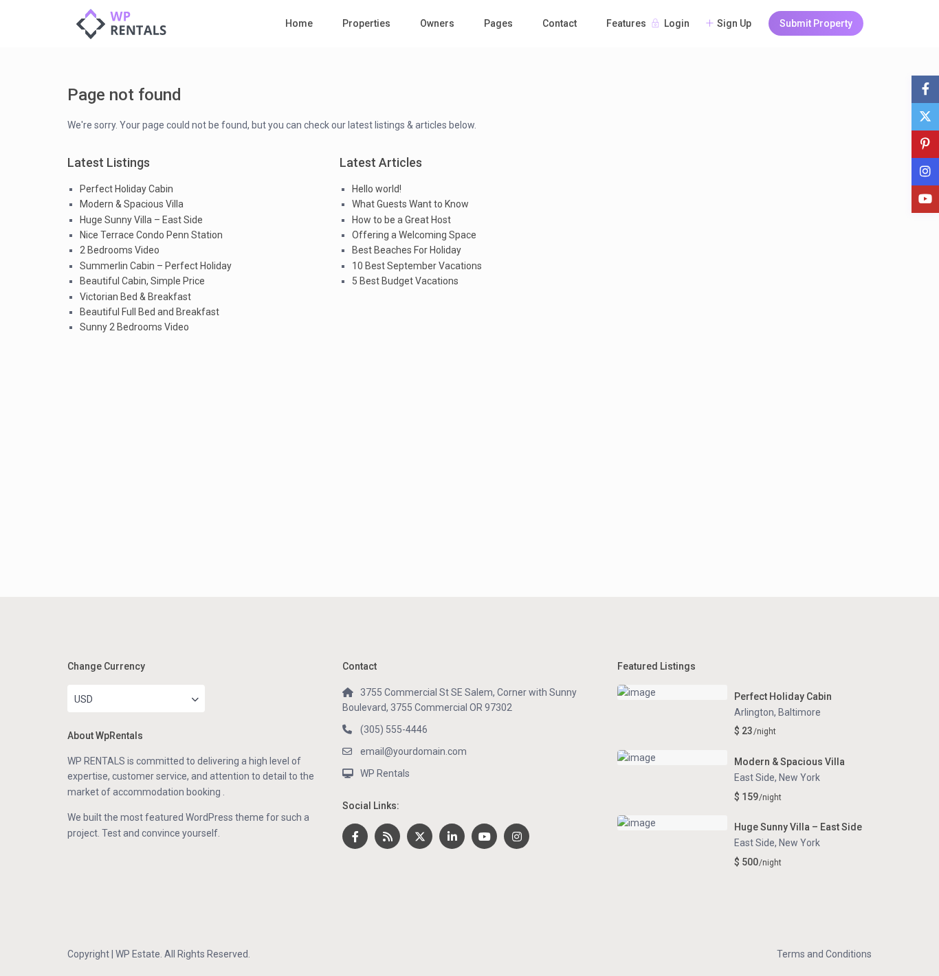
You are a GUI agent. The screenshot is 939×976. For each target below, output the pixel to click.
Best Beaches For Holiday (406, 250)
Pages (498, 23)
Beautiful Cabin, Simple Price (142, 280)
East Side (754, 777)
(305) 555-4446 (394, 729)
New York (799, 777)
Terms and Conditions (824, 954)
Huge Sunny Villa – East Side (141, 219)
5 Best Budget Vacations (405, 280)
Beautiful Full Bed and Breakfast (149, 311)
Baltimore (799, 712)
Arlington (754, 712)
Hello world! (376, 188)
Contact (559, 23)
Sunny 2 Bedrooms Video (134, 326)
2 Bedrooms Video (119, 250)
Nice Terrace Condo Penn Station (151, 234)
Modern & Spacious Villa (132, 203)
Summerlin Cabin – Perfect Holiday (156, 265)
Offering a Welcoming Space (414, 234)
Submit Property (816, 23)
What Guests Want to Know (410, 203)
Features (626, 23)
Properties (366, 23)
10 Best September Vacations (417, 265)
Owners (437, 23)
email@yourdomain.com (413, 751)
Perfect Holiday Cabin (126, 188)
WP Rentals (385, 773)
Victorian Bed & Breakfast (135, 296)
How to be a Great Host (401, 219)
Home (299, 23)
